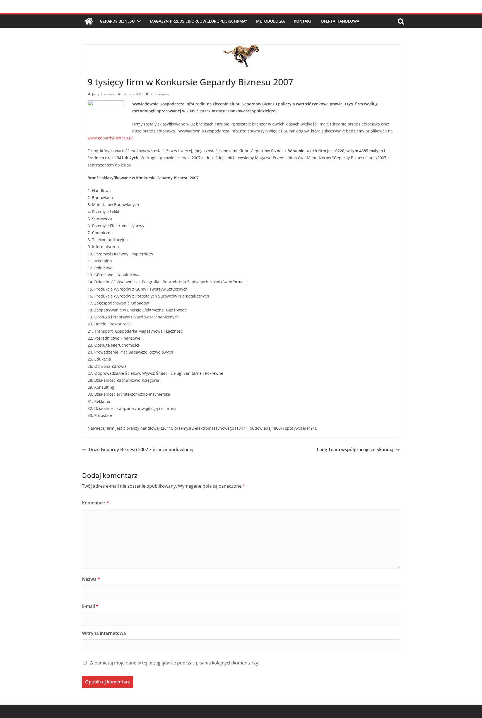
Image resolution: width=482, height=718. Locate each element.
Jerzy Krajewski (103, 94)
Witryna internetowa (104, 633)
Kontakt (303, 21)
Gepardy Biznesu (117, 21)
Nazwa (91, 579)
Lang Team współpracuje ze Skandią (355, 449)
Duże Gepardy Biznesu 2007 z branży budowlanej (141, 449)
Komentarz (95, 503)
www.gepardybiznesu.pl (110, 138)
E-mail (90, 606)
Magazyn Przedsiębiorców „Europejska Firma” (198, 21)
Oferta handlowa (340, 21)
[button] (138, 21)
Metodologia (270, 21)
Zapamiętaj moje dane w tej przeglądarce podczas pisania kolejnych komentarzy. (174, 663)
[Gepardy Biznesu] (88, 21)
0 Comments (160, 94)
